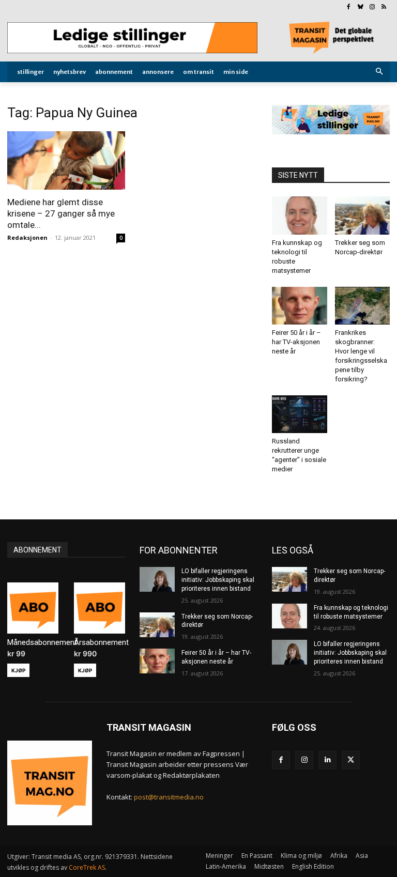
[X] (351, 760)
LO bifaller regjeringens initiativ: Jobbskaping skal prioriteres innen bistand (217, 579)
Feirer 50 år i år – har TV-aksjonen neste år (296, 342)
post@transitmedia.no (169, 797)
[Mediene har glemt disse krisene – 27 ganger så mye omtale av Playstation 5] (66, 160)
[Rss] (384, 7)
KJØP (18, 670)
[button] (379, 72)
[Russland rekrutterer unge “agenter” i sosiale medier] (299, 414)
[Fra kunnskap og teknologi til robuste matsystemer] (299, 215)
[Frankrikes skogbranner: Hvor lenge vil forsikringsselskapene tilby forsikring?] (362, 306)
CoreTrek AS (87, 867)
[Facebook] (349, 7)
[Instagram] (372, 7)
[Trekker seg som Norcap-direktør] (362, 215)
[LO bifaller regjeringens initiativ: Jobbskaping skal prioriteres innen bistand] (157, 579)
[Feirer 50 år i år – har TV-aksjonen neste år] (299, 306)
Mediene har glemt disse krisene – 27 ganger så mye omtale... (61, 213)
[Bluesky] (361, 7)
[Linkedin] (327, 760)
